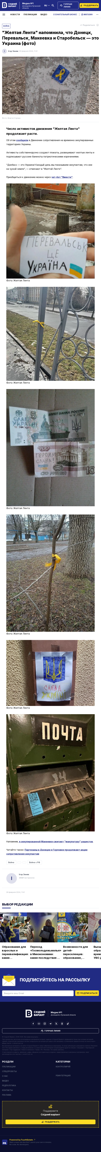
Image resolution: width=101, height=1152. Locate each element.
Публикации (30, 14)
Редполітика (9, 1085)
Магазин (88, 14)
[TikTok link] (68, 1024)
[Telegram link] (50, 1024)
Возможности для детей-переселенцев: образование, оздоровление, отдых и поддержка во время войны (75, 952)
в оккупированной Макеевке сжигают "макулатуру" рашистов (56, 841)
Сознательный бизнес (65, 14)
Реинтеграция (63, 1075)
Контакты (7, 1090)
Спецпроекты (9, 1071)
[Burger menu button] (4, 14)
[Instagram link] (45, 1024)
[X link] (56, 1024)
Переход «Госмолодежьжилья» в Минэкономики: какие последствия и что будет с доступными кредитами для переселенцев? (45, 952)
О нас (5, 1076)
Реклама (6, 1095)
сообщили (22, 140)
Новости (15, 14)
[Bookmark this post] (97, 25)
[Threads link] (62, 1024)
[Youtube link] (39, 1024)
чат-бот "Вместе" (62, 177)
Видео (44, 14)
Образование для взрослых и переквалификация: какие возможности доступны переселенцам (15, 952)
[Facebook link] (33, 1024)
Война (6, 26)
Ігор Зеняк (13, 51)
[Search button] (52, 5)
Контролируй (63, 1067)
